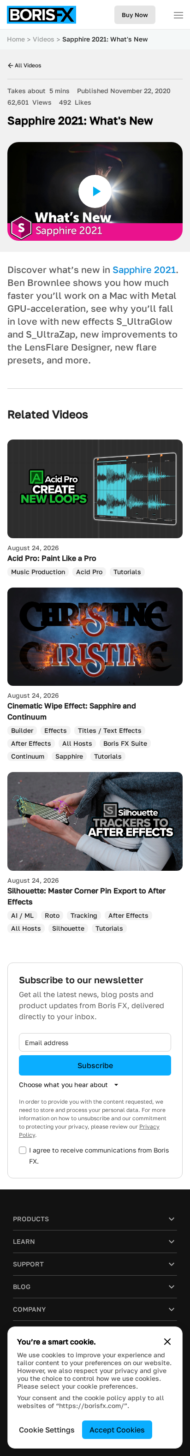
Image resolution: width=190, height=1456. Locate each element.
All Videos (28, 65)
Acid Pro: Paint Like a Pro (51, 558)
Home (16, 39)
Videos (43, 39)
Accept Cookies (117, 1429)
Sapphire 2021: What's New (105, 39)
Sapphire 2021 (144, 269)
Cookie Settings (47, 1429)
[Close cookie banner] (167, 1341)
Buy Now (135, 14)
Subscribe (95, 1065)
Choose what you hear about (63, 1084)
